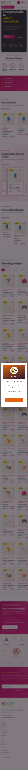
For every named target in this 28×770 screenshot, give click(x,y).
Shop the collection (13, 399)
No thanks (14, 403)
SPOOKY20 (14, 395)
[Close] (25, 365)
